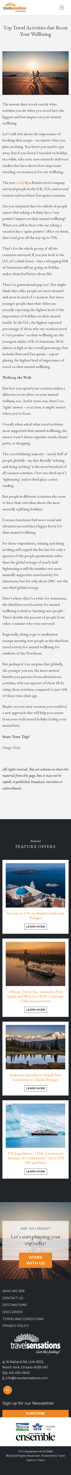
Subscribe (35, 1413)
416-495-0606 (19, 1373)
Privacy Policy (15, 1326)
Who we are (13, 1291)
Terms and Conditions (23, 1319)
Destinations (14, 1305)
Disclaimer (12, 1312)
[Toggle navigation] (61, 7)
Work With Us (35, 1260)
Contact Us (12, 1298)
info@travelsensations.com (27, 1378)
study (20, 182)
